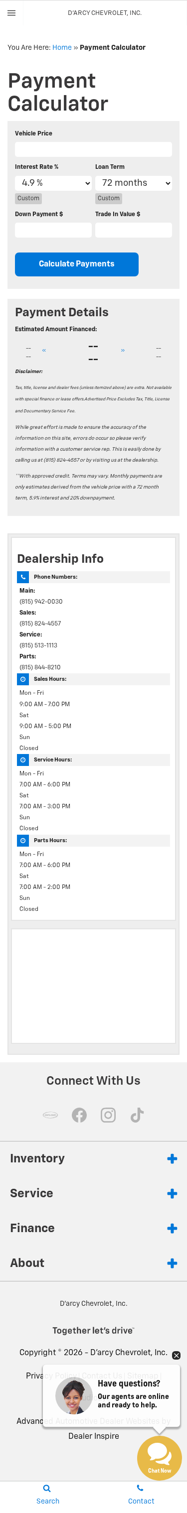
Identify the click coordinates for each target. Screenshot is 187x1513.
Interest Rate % (36, 167)
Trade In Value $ (117, 215)
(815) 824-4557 (40, 624)
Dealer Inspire (93, 1437)
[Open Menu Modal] (11, 12)
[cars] (50, 1115)
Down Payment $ (39, 215)
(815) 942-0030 (41, 602)
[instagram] (108, 1115)
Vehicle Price (33, 134)
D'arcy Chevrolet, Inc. (129, 1353)
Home (62, 47)
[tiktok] (137, 1115)
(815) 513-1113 (38, 646)
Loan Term (110, 167)
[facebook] (79, 1115)
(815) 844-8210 (40, 668)
